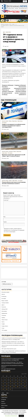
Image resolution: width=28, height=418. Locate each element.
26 (17, 386)
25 (14, 386)
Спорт (3, 328)
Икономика (4, 311)
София (3, 324)
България (4, 298)
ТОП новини (4, 122)
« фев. (2, 393)
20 (21, 384)
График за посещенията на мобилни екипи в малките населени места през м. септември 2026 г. (13, 126)
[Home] (2, 16)
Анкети (3, 294)
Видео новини (5, 300)
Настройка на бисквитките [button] (11, 415)
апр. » (7, 393)
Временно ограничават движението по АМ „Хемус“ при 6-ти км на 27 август (13, 155)
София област (8, 32)
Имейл (5, 222)
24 (10, 386)
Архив (4, 281)
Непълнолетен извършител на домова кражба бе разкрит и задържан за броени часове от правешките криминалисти (20, 90)
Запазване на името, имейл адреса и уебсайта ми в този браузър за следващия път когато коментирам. (14, 230)
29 (3, 389)
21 (24, 384)
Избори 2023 (4, 309)
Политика (4, 315)
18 (14, 384)
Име (4, 216)
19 (17, 384)
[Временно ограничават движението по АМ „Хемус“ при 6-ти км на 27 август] (14, 141)
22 (3, 386)
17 (10, 384)
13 (21, 381)
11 (14, 381)
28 (24, 386)
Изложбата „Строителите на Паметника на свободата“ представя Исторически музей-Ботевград (8, 90)
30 (6, 389)
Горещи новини (5, 302)
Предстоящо (18, 151)
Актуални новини (5, 151)
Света (3, 321)
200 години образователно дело (9, 348)
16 (6, 384)
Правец (14, 151)
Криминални (4, 313)
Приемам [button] (21, 415)
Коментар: (6, 200)
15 (3, 384)
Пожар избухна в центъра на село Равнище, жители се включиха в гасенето (14, 183)
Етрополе (4, 307)
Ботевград (11, 151)
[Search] (26, 16)
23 (6, 386)
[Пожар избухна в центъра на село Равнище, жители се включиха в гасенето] (14, 170)
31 (10, 389)
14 (24, 381)
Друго (4, 32)
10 (10, 381)
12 (17, 381)
